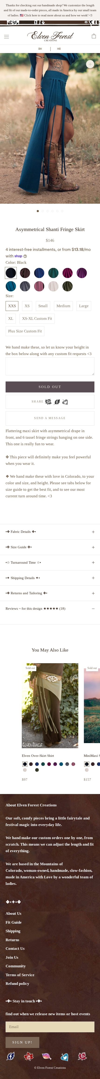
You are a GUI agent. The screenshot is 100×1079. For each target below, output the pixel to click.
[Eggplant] (55, 764)
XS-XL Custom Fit (37, 318)
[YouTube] (28, 1057)
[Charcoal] (67, 764)
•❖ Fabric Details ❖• (21, 532)
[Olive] (37, 770)
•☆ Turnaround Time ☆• (23, 562)
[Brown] (31, 764)
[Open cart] (94, 36)
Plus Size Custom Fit (25, 331)
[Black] (25, 764)
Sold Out (50, 387)
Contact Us (15, 948)
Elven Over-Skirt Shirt (38, 756)
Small (43, 306)
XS (27, 306)
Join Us (12, 957)
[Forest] (43, 764)
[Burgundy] (49, 764)
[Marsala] (73, 764)
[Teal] (61, 764)
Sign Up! (22, 1042)
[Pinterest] (48, 400)
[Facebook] (56, 400)
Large (84, 306)
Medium (63, 306)
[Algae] (31, 770)
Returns (12, 940)
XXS (12, 306)
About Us (13, 913)
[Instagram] (46, 1056)
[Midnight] (37, 764)
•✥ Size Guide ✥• (19, 547)
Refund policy (17, 983)
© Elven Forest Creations (50, 1067)
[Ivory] (25, 770)
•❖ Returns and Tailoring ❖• (26, 593)
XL (10, 318)
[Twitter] (64, 400)
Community (16, 966)
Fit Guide (14, 922)
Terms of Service (20, 975)
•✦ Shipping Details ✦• (23, 578)
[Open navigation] (6, 36)
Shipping (13, 931)
